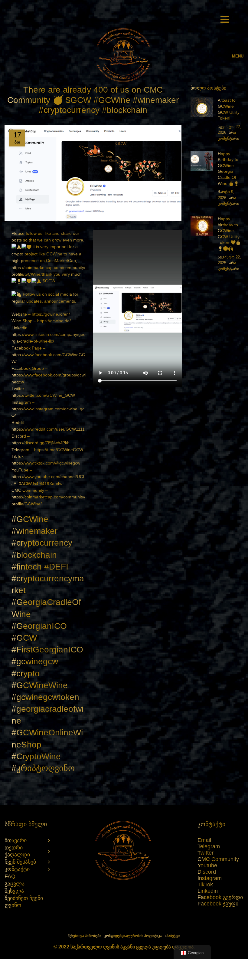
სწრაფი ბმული (26, 824)
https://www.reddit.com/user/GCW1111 (48, 429)
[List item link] (220, 840)
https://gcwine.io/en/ (51, 314)
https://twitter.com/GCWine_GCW (43, 395)
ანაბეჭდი (172, 936)
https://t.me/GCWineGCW (58, 449)
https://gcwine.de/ (54, 320)
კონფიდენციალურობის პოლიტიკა (133, 936)
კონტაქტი (211, 824)
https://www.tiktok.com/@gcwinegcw (45, 463)
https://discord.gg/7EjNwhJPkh (40, 442)
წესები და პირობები (84, 936)
